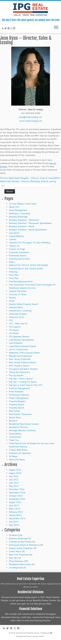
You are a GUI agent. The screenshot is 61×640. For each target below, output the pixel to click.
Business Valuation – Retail (21, 226)
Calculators (14, 232)
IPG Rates (14, 333)
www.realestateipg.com (30, 120)
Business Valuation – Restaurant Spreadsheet (30, 223)
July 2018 (13, 476)
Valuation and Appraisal (20, 453)
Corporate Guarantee (19, 252)
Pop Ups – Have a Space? (21, 378)
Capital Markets (16, 236)
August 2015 (15, 502)
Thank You (14, 440)
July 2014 (13, 521)
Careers (12, 239)
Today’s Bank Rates (18, 449)
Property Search (16, 404)
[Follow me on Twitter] (6, 28)
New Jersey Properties (20, 359)
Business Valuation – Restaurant (24, 219)
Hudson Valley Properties (21, 548)
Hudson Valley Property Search (23, 304)
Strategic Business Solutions (22, 430)
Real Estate (14, 410)
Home (11, 300)
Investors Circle (16, 317)
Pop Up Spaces (16, 375)
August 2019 (15, 469)
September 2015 (17, 499)
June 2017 (14, 482)
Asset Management (18, 210)
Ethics (12, 262)
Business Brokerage (18, 216)
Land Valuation (16, 342)
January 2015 (15, 515)
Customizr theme (37, 636)
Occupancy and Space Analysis (23, 368)
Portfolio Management (19, 388)
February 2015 (16, 511)
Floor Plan (13, 274)
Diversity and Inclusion (19, 258)
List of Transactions (18, 349)
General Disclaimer (18, 291)
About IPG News (17, 459)
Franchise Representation (21, 281)
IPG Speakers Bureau (19, 336)
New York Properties (19, 554)
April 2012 (14, 524)
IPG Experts (15, 326)
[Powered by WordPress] (51, 632)
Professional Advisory (19, 394)
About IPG (14, 206)
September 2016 (17, 492)
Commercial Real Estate (20, 541)
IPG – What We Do (18, 323)
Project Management (18, 398)
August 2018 (15, 473)
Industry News (16, 307)
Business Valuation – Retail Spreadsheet (28, 229)
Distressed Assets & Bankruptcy (24, 544)
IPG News (14, 330)
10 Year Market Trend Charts (23, 203)
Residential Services (18, 427)
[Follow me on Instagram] (12, 28)
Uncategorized (16, 567)
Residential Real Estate (20, 564)
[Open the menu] (56, 27)
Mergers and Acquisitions (20, 355)
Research (13, 420)
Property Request (17, 401)
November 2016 (17, 489)
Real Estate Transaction (20, 414)
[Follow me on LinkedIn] (14, 28)
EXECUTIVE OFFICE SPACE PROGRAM (28, 265)
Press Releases (16, 391)
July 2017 (13, 479)
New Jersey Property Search (22, 362)
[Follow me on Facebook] (9, 28)
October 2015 (16, 495)
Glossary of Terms (18, 294)
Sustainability (15, 433)
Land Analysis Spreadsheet (21, 339)
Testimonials (15, 436)
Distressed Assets (17, 255)
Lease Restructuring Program (22, 346)
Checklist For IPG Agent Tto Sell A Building (29, 242)
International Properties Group (27, 633)
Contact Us (14, 245)
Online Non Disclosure (19, 372)
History (12, 297)
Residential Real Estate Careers (24, 423)
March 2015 (14, 508)
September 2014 (17, 518)
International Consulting (20, 310)
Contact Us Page (17, 249)
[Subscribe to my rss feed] (3, 28)
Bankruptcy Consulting (19, 213)
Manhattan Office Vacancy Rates (24, 352)
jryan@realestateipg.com (30, 117)
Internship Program (18, 313)
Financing (13, 271)
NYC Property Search (19, 365)
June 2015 (14, 505)
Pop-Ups (13, 557)
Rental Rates (15, 417)
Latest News (15, 551)
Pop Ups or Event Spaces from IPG (25, 385)
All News (13, 456)
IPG (11, 320)
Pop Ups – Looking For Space (23, 381)
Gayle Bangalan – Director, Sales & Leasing (27, 177)
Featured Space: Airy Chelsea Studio (26, 268)
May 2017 (14, 486)
